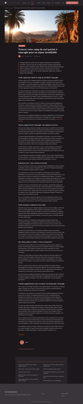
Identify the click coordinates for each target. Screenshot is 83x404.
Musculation (57, 2)
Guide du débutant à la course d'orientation (52, 380)
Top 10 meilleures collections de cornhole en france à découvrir (53, 372)
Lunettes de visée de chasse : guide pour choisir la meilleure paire (53, 365)
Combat (43, 2)
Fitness (48, 2)
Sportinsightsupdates (13, 3)
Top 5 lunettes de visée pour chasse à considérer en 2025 (53, 377)
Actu (29, 2)
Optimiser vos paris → (72, 2)
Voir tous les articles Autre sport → (26, 349)
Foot (53, 2)
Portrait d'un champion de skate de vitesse (51, 369)
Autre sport (32, 2)
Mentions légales (64, 393)
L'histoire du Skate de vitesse (24, 371)
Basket (39, 2)
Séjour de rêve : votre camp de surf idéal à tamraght (28, 369)
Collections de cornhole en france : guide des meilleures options (27, 365)
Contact (63, 395)
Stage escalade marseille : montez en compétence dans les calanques (28, 380)
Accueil (24, 2)
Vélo (63, 2)
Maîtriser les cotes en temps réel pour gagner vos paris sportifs (28, 375)
